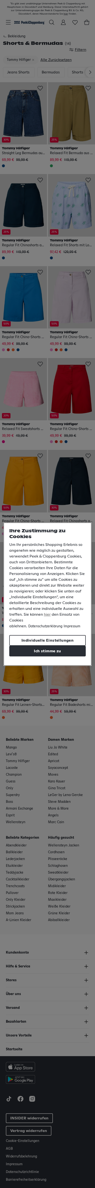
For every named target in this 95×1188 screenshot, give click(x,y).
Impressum (72, 626)
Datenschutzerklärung (45, 626)
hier (47, 614)
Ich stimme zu (47, 651)
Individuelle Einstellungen (47, 640)
